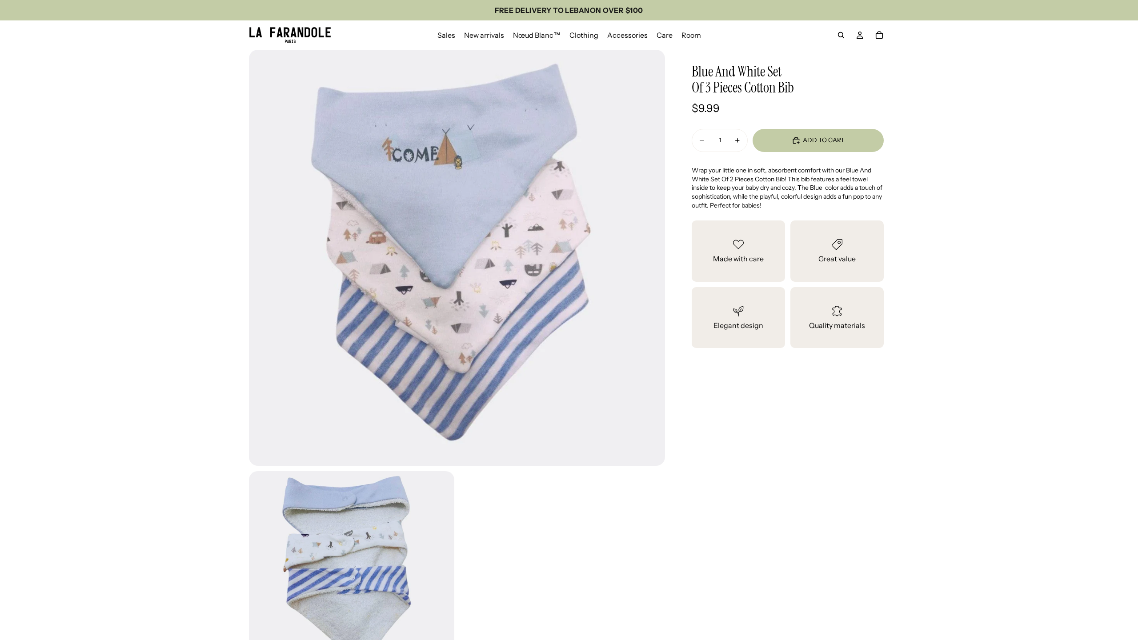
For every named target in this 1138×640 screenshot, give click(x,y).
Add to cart (824, 140)
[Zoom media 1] (457, 258)
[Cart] (879, 35)
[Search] (841, 35)
